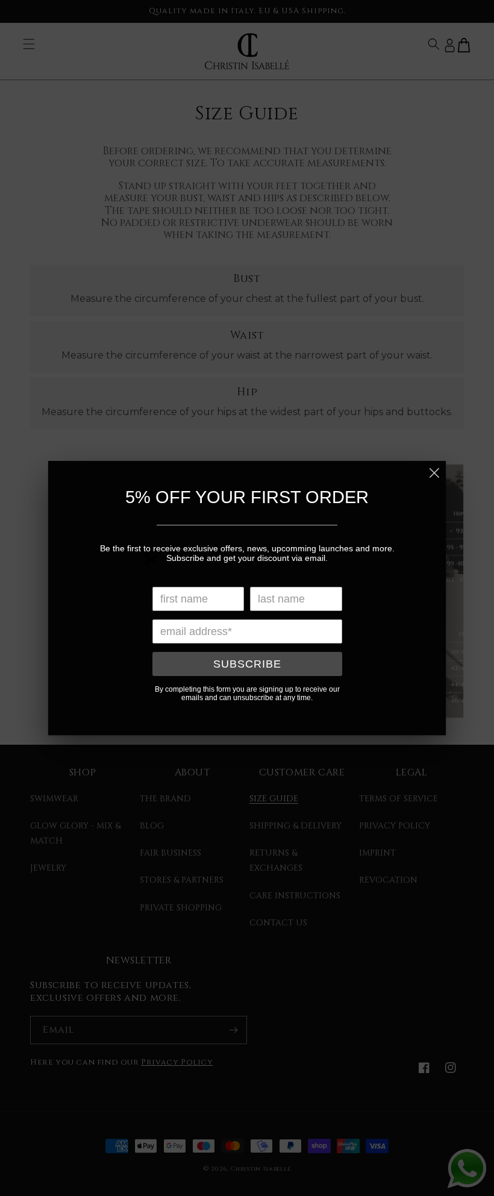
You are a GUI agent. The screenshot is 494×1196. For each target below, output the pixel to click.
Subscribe (247, 664)
